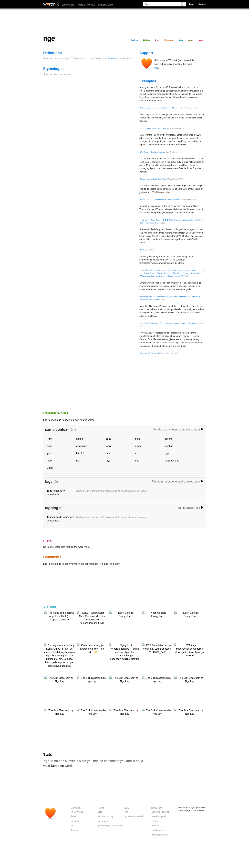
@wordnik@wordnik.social (110, 825)
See (180, 40)
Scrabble (57, 765)
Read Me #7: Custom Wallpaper (152, 353)
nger (167, 453)
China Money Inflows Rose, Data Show (155, 128)
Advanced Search (160, 834)
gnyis (138, 446)
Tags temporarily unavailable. (56, 492)
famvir (109, 446)
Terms (155, 820)
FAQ (73, 825)
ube (137, 460)
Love (200, 40)
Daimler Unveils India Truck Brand (154, 179)
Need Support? (159, 816)
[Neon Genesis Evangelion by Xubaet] (124, 614)
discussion (112, 58)
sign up (57, 419)
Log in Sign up (197, 4)
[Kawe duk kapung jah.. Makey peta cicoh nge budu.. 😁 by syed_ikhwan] (92, 648)
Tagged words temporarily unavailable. (61, 518)
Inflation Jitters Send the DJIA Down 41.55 (157, 107)
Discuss (169, 40)
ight (49, 453)
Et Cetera (156, 807)
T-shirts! (74, 830)
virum (50, 467)
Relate (146, 40)
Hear (190, 40)
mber (108, 453)
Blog (100, 811)
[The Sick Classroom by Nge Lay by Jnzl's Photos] (59, 679)
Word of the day (86, 4)
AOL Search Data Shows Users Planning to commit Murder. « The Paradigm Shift (172, 323)
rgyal (108, 460)
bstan (138, 438)
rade (49, 460)
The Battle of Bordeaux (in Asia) (152, 152)
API (126, 811)
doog (49, 446)
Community (68, 4)
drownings (81, 446)
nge (156, 67)
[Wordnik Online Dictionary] (51, 4)
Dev (126, 807)
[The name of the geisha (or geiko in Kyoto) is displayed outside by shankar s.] (59, 615)
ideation (169, 446)
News (100, 807)
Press (73, 816)
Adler (50, 438)
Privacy (155, 825)
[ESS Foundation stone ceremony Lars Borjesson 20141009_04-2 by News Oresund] (157, 648)
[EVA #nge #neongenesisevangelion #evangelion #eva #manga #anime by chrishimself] (189, 650)
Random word (105, 4)
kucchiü (80, 453)
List (157, 40)
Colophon (75, 820)
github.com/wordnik (134, 816)
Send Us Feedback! (161, 811)
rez (78, 460)
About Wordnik (78, 811)
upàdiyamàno (172, 460)
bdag (108, 438)
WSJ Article (144, 249)
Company (76, 807)
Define (134, 40)
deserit (168, 438)
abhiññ (80, 438)
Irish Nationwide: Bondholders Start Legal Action (159, 199)
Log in (46, 419)
